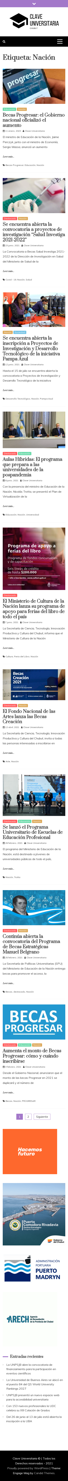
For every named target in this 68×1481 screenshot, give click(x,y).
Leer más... (8, 156)
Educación (9, 109)
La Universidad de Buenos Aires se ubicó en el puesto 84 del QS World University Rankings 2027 (34, 1384)
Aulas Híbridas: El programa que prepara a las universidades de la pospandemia (32, 467)
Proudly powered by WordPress (28, 1468)
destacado (19, 991)
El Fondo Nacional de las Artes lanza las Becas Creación (29, 716)
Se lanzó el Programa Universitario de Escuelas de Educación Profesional (33, 832)
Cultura (9, 656)
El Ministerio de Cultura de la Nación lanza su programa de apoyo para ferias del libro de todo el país (34, 609)
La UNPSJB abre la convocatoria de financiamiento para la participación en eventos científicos (31, 1369)
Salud (29, 279)
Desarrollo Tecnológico (18, 398)
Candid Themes (44, 1473)
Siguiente (42, 1116)
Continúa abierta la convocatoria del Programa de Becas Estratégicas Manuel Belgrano (31, 944)
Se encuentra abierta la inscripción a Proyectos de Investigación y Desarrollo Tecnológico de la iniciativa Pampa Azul (31, 348)
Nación (22, 109)
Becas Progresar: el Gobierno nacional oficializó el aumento (34, 120)
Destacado (10, 218)
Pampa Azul (46, 398)
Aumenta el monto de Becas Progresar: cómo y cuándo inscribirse (32, 1056)
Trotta (17, 877)
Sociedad (20, 332)
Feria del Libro (22, 656)
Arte (8, 761)
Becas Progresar (15, 165)
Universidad (32, 514)
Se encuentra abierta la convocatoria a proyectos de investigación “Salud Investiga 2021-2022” (34, 232)
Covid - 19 (11, 279)
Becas (9, 991)
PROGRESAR (29, 1101)
